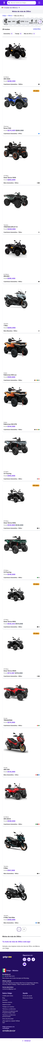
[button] (26, 1041)
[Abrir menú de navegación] (39, 2)
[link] (4, 3)
